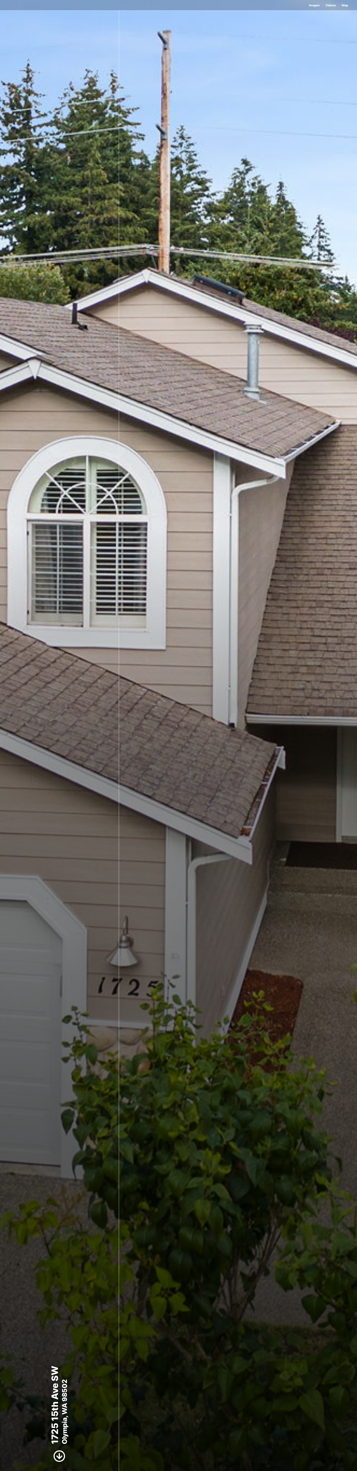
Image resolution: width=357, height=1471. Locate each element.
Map (345, 5)
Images (314, 5)
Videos (331, 5)
